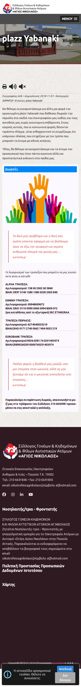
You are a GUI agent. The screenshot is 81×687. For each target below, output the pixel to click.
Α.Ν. (20, 96)
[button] (69, 19)
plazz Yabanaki (34, 100)
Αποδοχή (65, 669)
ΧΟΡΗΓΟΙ (7, 100)
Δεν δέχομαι (65, 678)
